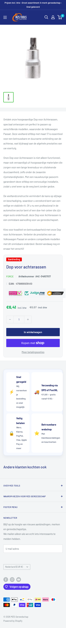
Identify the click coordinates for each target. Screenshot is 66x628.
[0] (60, 17)
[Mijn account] (53, 17)
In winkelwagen (33, 331)
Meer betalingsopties (33, 351)
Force (10, 276)
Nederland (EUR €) (14, 566)
